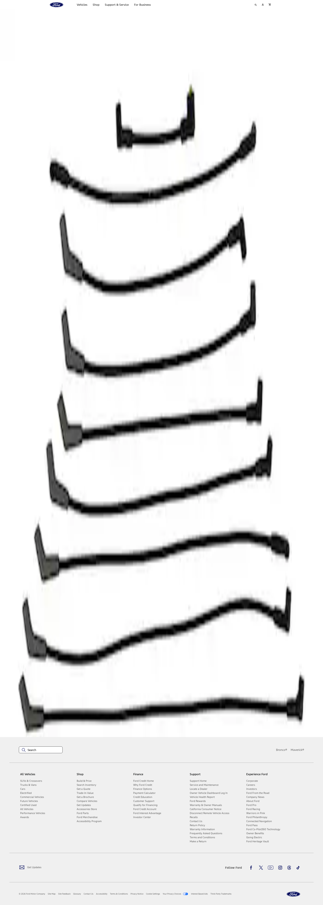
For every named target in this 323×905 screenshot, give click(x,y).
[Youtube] (270, 868)
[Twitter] (261, 868)
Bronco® (281, 750)
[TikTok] (298, 868)
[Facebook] (252, 868)
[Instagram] (280, 868)
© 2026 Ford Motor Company (32, 894)
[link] (52, 894)
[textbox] (41, 750)
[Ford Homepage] (293, 894)
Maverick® (297, 750)
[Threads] (289, 868)
